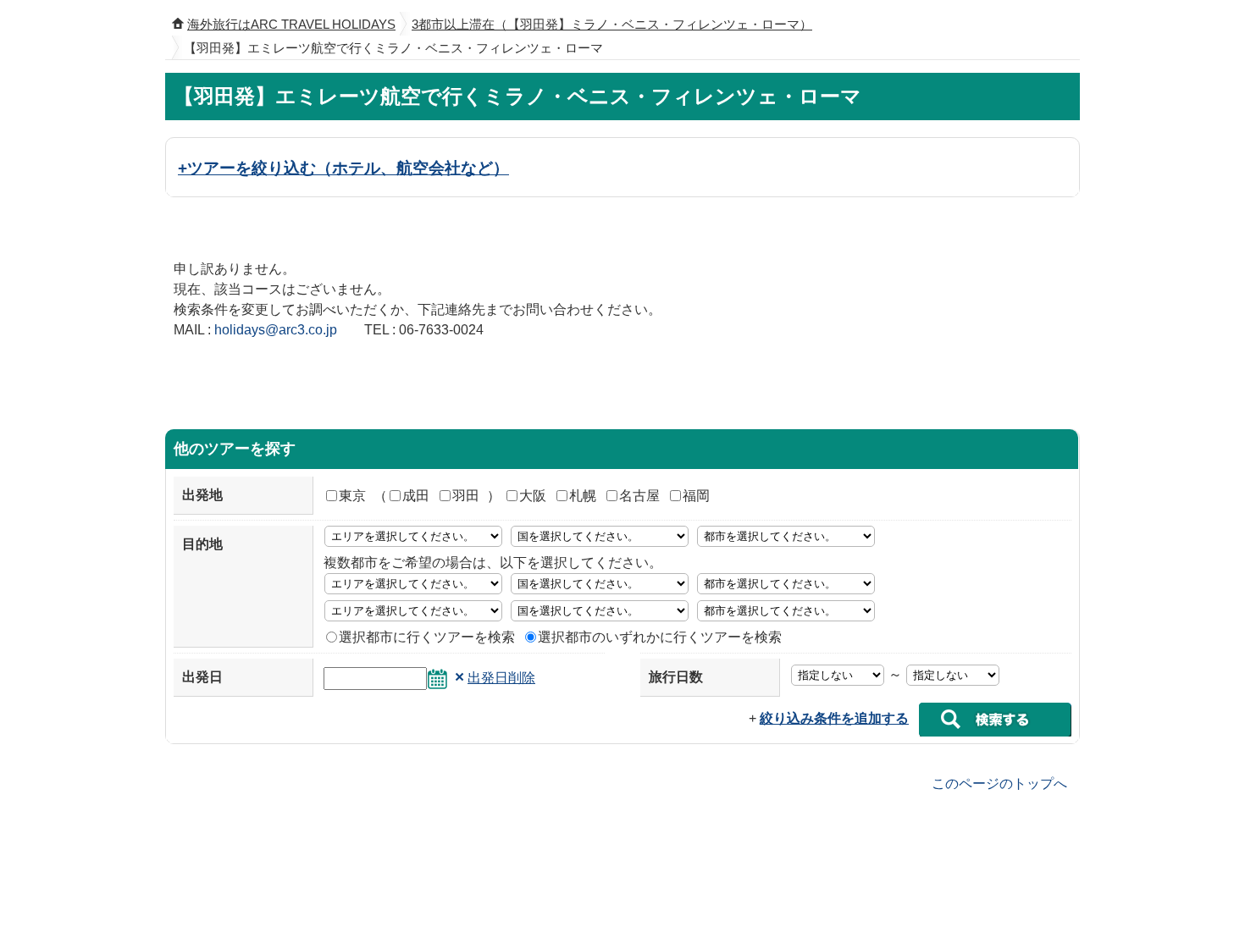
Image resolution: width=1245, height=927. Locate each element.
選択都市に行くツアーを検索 (427, 637)
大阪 (532, 495)
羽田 (465, 495)
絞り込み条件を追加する (834, 718)
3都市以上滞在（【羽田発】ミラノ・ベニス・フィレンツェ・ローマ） (612, 24)
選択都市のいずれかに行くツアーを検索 (660, 637)
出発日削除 (501, 677)
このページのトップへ (999, 782)
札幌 (582, 495)
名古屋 (639, 495)
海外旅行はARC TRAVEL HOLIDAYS (291, 24)
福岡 (696, 495)
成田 (415, 495)
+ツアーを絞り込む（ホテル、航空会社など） (343, 167)
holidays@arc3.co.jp (275, 330)
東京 (352, 495)
